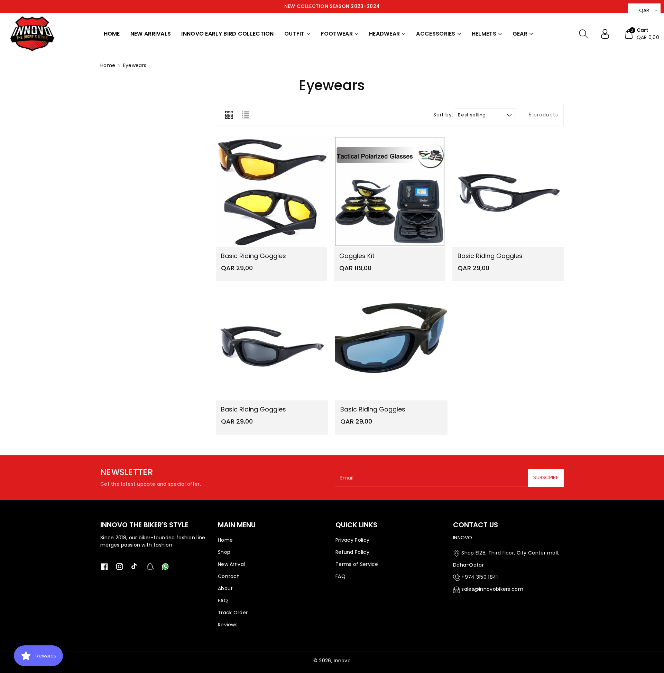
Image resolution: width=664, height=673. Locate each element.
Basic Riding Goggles (253, 256)
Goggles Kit (357, 256)
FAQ (223, 600)
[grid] (229, 114)
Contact (228, 576)
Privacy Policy (352, 540)
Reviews (228, 624)
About (225, 588)
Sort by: (443, 115)
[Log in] (607, 33)
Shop (224, 552)
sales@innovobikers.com (492, 589)
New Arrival (231, 564)
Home (107, 65)
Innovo (342, 660)
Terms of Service (356, 564)
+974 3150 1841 (479, 577)
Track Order (233, 612)
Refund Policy (352, 552)
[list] (245, 114)
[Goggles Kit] (389, 191)
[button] (297, 34)
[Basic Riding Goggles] (271, 191)
